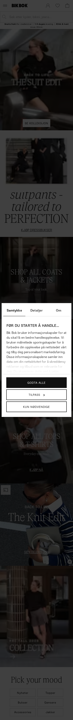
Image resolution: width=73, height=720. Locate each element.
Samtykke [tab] (14, 310)
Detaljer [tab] (36, 310)
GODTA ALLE (36, 382)
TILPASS (34, 394)
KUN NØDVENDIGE (36, 406)
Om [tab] (58, 310)
